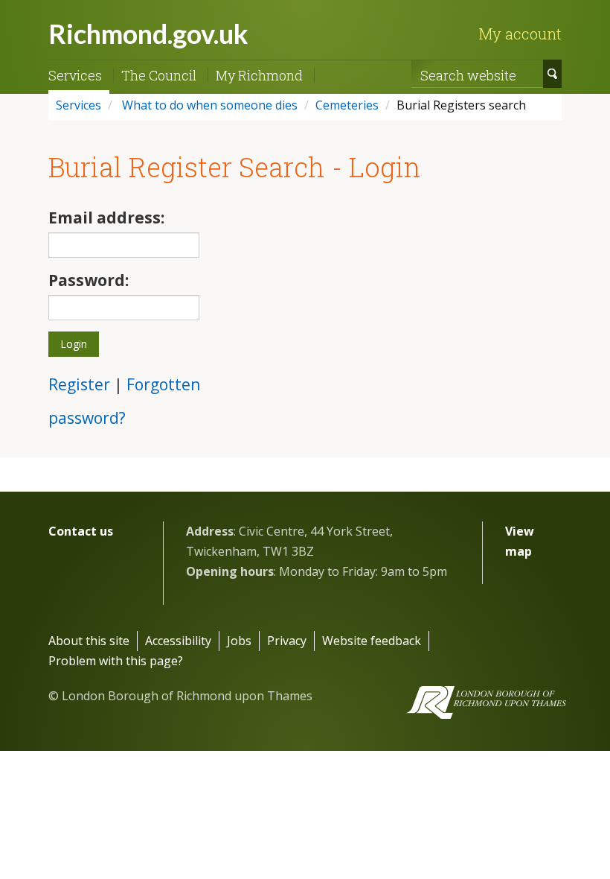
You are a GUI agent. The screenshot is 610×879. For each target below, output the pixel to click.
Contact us (80, 531)
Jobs (239, 640)
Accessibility (178, 640)
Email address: (106, 217)
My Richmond (259, 75)
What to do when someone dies (208, 105)
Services (75, 75)
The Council (158, 75)
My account (520, 33)
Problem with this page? (115, 661)
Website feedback (371, 640)
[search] (552, 74)
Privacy (286, 640)
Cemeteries (347, 105)
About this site (88, 640)
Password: (88, 280)
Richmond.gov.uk (148, 33)
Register (79, 384)
